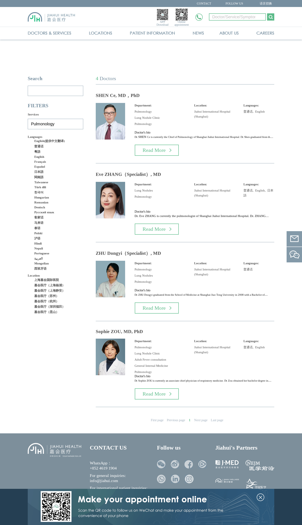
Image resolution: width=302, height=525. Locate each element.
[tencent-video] (202, 464)
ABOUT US (229, 33)
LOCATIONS (100, 33)
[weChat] (161, 464)
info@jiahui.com (104, 480)
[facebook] (188, 464)
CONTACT (204, 3)
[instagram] (189, 479)
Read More (154, 150)
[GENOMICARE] (256, 484)
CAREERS (265, 33)
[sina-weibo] (175, 464)
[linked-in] (175, 479)
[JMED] (227, 464)
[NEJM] (260, 465)
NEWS (198, 33)
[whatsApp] (161, 479)
